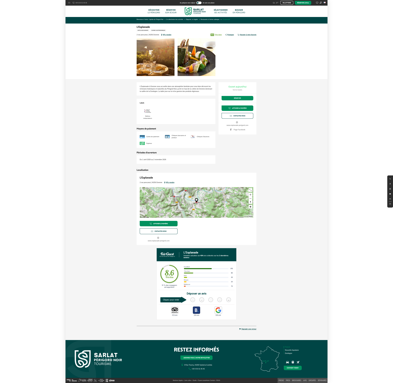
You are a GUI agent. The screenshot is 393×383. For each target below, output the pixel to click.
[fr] (325, 2)
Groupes (312, 380)
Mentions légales (178, 380)
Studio (194, 380)
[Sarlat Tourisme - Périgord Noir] (195, 11)
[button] (325, 2)
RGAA (218, 380)
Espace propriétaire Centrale (206, 380)
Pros (288, 380)
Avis (305, 380)
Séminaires (322, 380)
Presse (281, 380)
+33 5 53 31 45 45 (81, 3)
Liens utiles (187, 380)
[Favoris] (317, 3)
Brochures (296, 380)
